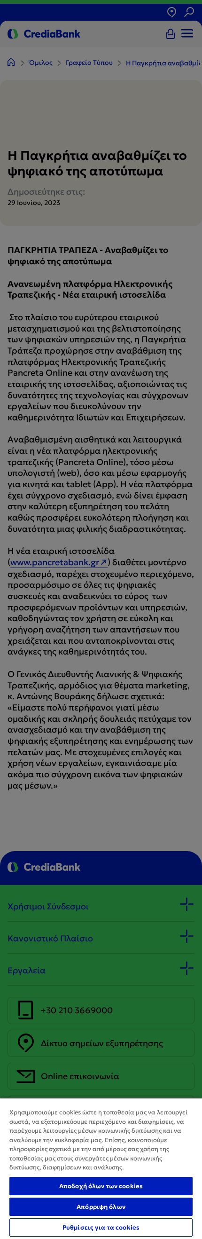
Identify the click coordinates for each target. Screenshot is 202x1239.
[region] (101, 1168)
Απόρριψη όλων (101, 1207)
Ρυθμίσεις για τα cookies (101, 1227)
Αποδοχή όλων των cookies (101, 1186)
